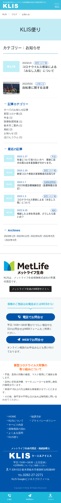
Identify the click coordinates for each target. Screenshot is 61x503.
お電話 (9, 499)
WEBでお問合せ (33, 339)
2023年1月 (9, 236)
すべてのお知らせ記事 (16, 109)
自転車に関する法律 (35, 87)
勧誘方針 (36, 416)
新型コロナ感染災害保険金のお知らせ (36, 174)
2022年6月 (36, 236)
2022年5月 (49, 236)
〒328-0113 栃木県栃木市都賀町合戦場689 (32, 469)
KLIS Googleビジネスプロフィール (30, 479)
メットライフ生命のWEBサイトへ (30, 288)
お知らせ (26, 14)
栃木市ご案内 (11, 125)
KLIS (4, 14)
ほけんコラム (11, 137)
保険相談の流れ (17, 428)
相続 (6, 129)
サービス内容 (15, 424)
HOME (12, 416)
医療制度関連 (11, 121)
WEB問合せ (30, 499)
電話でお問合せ (33, 317)
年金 (6, 117)
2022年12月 (23, 236)
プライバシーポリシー (43, 420)
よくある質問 (15, 432)
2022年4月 (11, 240)
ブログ (14, 14)
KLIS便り (13, 437)
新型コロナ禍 (11, 113)
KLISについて (15, 420)
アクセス (51, 499)
